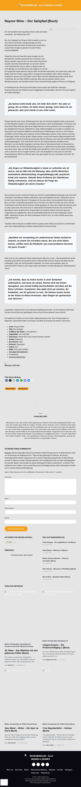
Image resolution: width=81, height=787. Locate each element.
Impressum (35, 773)
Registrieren (45, 773)
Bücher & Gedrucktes (12, 644)
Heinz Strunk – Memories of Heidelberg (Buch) (59, 569)
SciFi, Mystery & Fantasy (24, 646)
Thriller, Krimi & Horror (29, 724)
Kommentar (8, 477)
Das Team (18, 770)
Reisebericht (23, 388)
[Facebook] (33, 764)
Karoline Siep (40, 416)
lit (30, 644)
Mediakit (52, 770)
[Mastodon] (43, 764)
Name (7, 498)
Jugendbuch (24, 644)
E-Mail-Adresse (9, 508)
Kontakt (60, 770)
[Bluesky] (47, 764)
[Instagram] (38, 764)
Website (7, 518)
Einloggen (68, 770)
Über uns (10, 770)
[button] (5, 5)
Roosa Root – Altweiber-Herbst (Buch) (56, 577)
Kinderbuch (62, 641)
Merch (26, 770)
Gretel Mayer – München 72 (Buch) (55, 550)
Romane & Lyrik (10, 646)
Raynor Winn (10, 388)
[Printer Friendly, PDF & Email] (10, 542)
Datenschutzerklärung (24, 468)
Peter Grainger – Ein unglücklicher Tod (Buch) (59, 542)
